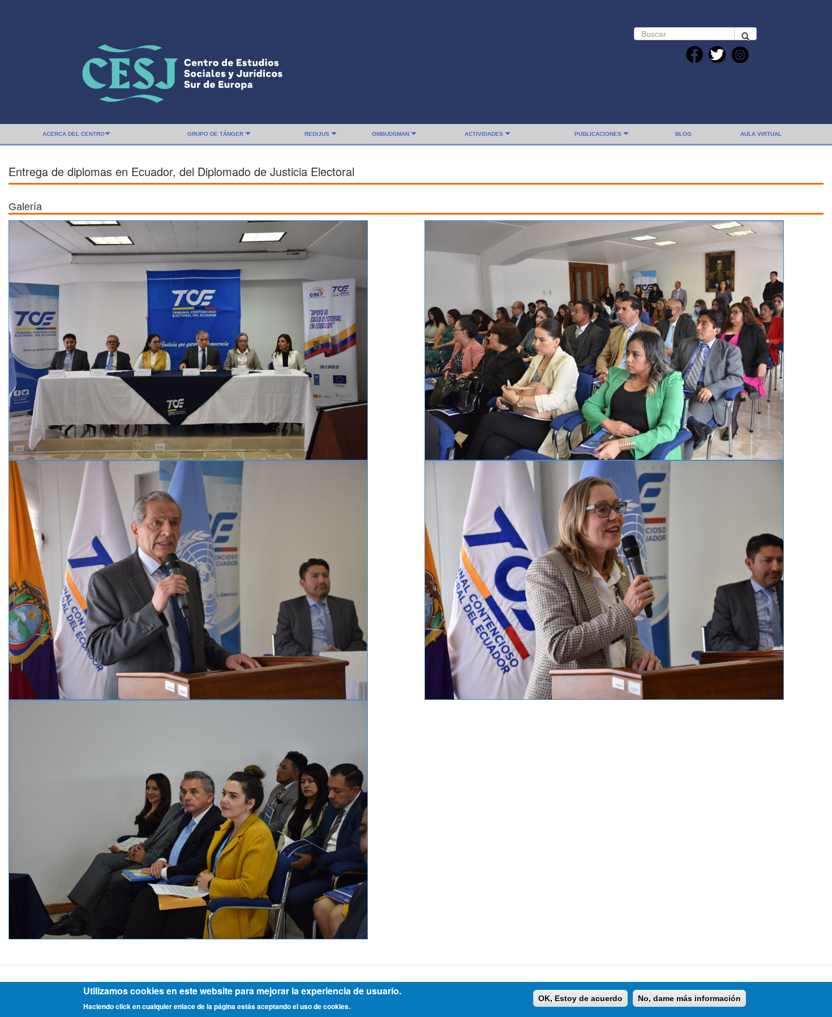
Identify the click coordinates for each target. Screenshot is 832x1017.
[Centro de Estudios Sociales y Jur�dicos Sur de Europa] (190, 72)
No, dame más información (689, 998)
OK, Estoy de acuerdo (580, 998)
